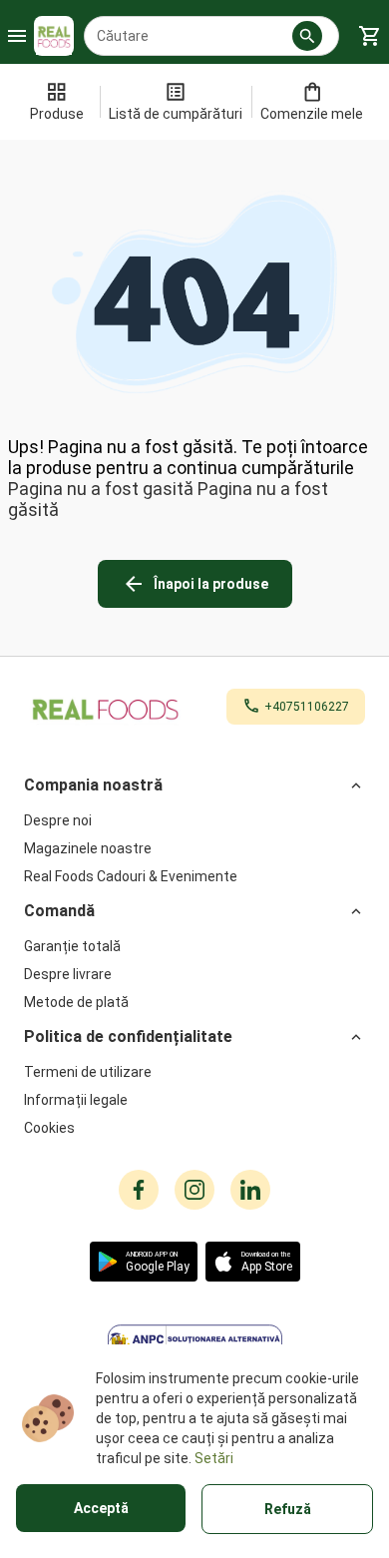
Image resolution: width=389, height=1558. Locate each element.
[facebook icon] (139, 1190)
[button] (307, 36)
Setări (213, 1458)
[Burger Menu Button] (17, 36)
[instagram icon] (194, 1190)
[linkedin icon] (250, 1190)
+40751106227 (306, 707)
